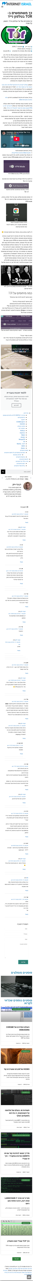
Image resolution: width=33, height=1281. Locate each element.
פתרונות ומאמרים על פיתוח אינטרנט (14, 453)
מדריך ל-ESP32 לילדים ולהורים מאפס (14, 415)
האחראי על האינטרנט (18, 51)
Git (24, 442)
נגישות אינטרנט (20, 457)
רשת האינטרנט (21, 464)
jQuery (23, 448)
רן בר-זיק (23, 527)
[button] (30, 986)
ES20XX (22, 424)
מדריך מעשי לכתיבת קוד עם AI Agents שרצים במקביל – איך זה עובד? (16, 1156)
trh (27, 878)
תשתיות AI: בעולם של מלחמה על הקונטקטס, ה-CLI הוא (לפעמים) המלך (17, 1113)
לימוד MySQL (21, 444)
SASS (23, 446)
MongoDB (22, 439)
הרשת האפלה (21, 49)
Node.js (22, 431)
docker (23, 437)
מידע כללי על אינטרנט (22, 461)
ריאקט (23, 420)
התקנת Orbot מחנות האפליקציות (21, 153)
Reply (26, 522)
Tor (26, 51)
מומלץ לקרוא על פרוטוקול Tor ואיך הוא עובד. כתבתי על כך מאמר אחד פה (16, 86)
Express (22, 433)
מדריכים (26, 413)
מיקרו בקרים (21, 426)
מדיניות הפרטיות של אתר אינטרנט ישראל (20, 1268)
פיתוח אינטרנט (24, 450)
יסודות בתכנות (17, 455)
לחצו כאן (16, 405)
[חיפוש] (3, 472)
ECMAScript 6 (20, 422)
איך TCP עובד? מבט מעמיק (18, 1241)
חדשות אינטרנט (23, 459)
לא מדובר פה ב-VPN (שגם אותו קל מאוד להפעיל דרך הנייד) (17, 107)
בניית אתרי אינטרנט (19, 466)
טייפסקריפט (21, 417)
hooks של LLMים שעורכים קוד (16, 1069)
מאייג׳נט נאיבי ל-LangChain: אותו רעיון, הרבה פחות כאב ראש (16, 1201)
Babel (23, 435)
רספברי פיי (22, 428)
